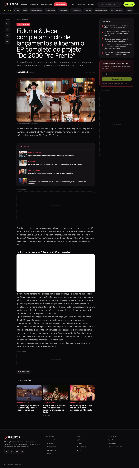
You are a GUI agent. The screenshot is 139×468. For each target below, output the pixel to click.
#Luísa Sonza (48, 10)
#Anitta (14, 10)
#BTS (23, 10)
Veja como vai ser (122, 83)
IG (6, 452)
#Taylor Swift (74, 10)
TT (17, 452)
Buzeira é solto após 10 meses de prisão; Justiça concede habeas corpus (116, 33)
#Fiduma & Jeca (23, 372)
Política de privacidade (116, 447)
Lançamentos (60, 4)
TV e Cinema (81, 447)
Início (18, 19)
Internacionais (46, 4)
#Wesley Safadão (98, 10)
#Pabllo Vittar (60, 10)
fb (7, 35)
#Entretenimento (114, 10)
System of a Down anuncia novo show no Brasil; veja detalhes (116, 27)
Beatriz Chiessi (22, 72)
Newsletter (129, 4)
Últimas (24, 4)
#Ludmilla (85, 10)
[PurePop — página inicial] (11, 4)
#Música (127, 10)
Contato (111, 440)
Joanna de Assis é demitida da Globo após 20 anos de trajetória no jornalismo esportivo (118, 47)
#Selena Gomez (34, 10)
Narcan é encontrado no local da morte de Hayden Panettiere (116, 40)
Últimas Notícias (51, 440)
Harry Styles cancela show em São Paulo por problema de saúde (117, 53)
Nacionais (34, 4)
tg (7, 42)
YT (22, 452)
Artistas (79, 450)
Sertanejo (81, 4)
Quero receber (117, 79)
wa (7, 23)
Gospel (91, 4)
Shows (71, 4)
